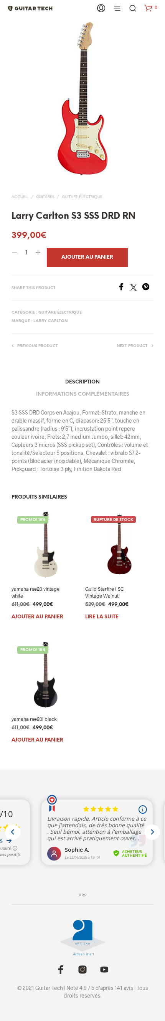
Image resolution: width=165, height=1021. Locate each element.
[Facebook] (123, 288)
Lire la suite (102, 616)
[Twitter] (136, 288)
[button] (150, 8)
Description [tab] (82, 382)
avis (128, 988)
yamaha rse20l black (34, 719)
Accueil (20, 197)
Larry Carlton (50, 321)
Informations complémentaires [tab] (82, 394)
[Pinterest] (147, 288)
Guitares (45, 197)
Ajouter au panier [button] (37, 616)
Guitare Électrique (82, 197)
